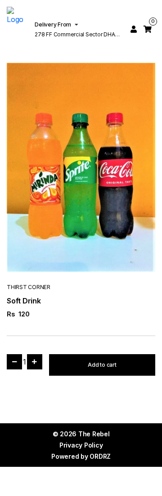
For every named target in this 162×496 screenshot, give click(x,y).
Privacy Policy (81, 445)
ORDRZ (100, 456)
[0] (148, 29)
